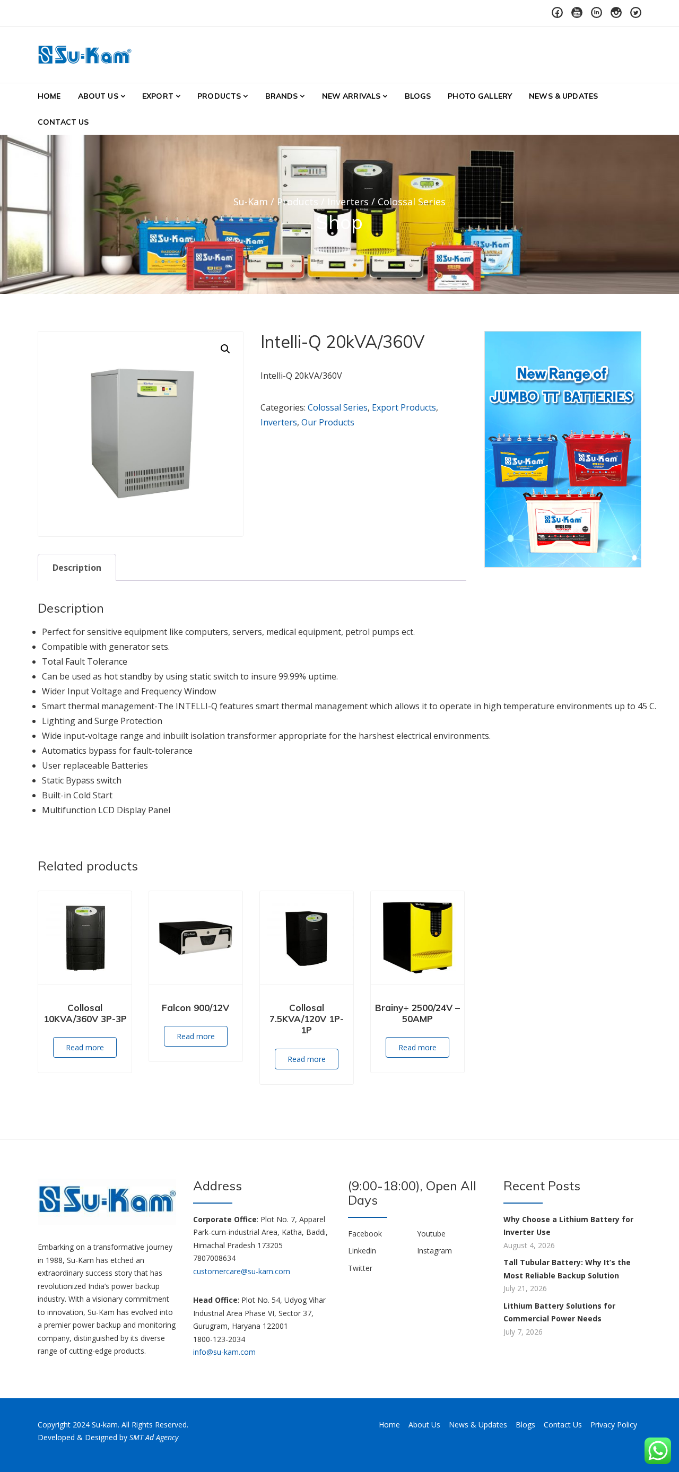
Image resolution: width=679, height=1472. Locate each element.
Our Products (327, 422)
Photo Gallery (480, 96)
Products (219, 96)
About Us (98, 96)
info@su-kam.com (224, 1352)
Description (77, 567)
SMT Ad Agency (153, 1437)
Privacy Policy (613, 1424)
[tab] (77, 567)
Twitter (360, 1268)
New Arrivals (351, 96)
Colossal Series (338, 407)
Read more (85, 1047)
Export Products (404, 407)
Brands (281, 96)
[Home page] (562, 448)
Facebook (365, 1234)
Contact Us (63, 122)
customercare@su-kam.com (241, 1271)
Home (49, 96)
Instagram (434, 1250)
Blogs (418, 96)
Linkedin (362, 1250)
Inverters (278, 422)
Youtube (431, 1234)
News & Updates (563, 96)
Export (157, 96)
